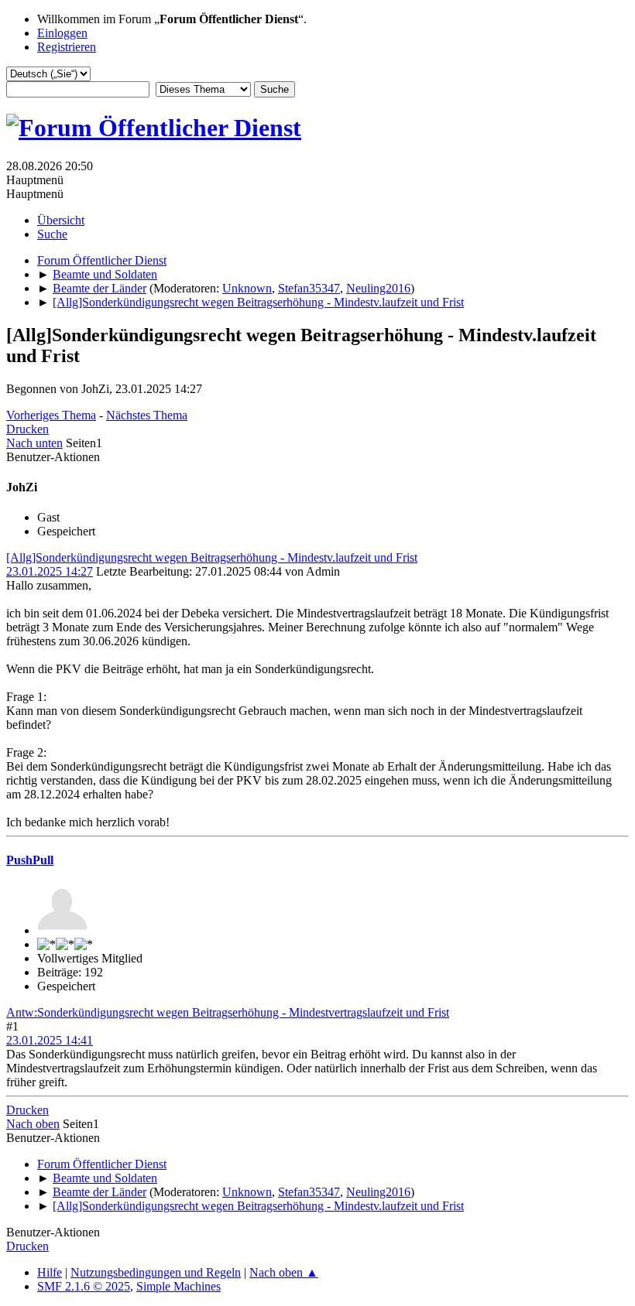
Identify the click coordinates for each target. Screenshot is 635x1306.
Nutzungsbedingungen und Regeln (155, 1272)
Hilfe (49, 1272)
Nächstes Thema (146, 415)
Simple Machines (178, 1286)
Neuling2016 (378, 288)
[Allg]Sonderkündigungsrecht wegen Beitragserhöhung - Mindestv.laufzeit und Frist (211, 557)
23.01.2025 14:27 (49, 571)
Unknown (247, 288)
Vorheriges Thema (51, 415)
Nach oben (33, 1123)
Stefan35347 (309, 288)
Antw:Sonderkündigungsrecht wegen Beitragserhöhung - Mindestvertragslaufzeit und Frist (227, 1012)
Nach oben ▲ (283, 1272)
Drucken (27, 429)
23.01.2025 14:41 (49, 1040)
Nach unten (34, 443)
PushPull (29, 860)
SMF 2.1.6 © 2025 (83, 1286)
